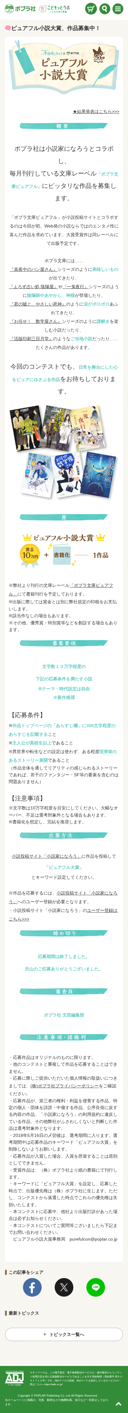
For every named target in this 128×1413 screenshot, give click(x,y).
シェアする (32, 1287)
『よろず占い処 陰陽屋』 (33, 286)
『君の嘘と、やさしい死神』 (38, 303)
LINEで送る (95, 1287)
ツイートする (64, 1287)
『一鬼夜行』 (75, 286)
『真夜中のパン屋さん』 (33, 269)
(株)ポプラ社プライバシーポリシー (64, 1085)
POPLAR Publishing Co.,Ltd (52, 1395)
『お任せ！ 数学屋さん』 (36, 321)
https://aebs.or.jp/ (53, 1384)
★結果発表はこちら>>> (96, 111)
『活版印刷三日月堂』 (31, 338)
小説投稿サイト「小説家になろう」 (46, 856)
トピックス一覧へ (66, 1334)
